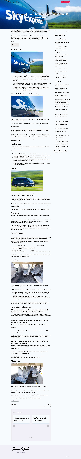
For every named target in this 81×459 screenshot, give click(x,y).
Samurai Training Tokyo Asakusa (61, 109)
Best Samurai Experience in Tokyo (61, 118)
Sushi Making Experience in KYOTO (61, 128)
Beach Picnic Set (14, 405)
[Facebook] (64, 457)
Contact (57, 1)
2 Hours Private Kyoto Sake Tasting (44, 405)
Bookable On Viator (15, 400)
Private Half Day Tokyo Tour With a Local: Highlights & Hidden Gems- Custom (61, 65)
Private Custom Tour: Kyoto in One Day (62, 106)
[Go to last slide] (14, 426)
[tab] (31, 437)
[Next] (48, 426)
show (17, 44)
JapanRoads (38, 19)
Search (55, 30)
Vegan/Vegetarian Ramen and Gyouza (62, 92)
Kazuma (16, 420)
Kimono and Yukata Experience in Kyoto (62, 68)
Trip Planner (65, 1)
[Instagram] (69, 457)
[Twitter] (66, 457)
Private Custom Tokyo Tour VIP (61, 111)
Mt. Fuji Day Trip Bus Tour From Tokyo (62, 143)
